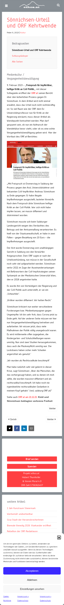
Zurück (13, 419)
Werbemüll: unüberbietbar (20, 513)
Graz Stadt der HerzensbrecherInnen (25, 519)
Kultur (23, 32)
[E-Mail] (31, 428)
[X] (9, 428)
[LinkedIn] (24, 428)
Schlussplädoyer (20, 55)
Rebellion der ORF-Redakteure (22, 531)
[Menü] (6, 6)
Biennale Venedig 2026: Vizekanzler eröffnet (29, 525)
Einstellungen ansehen (32, 589)
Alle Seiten (17, 61)
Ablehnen (32, 579)
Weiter (52, 408)
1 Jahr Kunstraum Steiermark (21, 508)
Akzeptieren (32, 570)
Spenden (32, 466)
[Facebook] (17, 428)
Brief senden (32, 458)
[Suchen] (58, 5)
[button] (59, 537)
